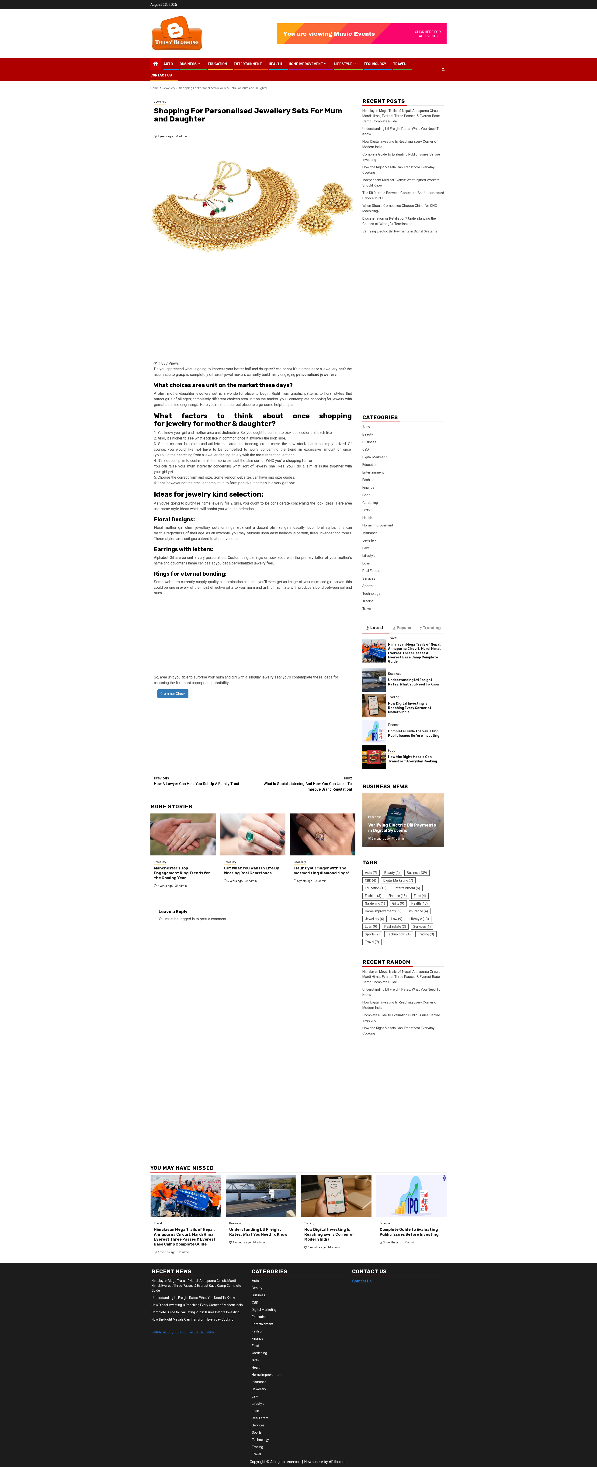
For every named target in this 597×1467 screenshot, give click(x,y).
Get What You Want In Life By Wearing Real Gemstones (251, 870)
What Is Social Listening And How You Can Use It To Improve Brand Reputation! (308, 784)
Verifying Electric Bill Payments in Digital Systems (399, 231)
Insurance (370, 533)
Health (275, 64)
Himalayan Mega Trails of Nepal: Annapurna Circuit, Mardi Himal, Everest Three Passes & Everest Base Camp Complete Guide (401, 116)
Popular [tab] (404, 628)
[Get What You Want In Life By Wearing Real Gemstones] (253, 834)
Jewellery (160, 101)
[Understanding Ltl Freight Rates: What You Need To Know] (374, 680)
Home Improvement (306, 64)
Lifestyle (343, 64)
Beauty (367, 434)
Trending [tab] (432, 628)
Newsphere (313, 1462)
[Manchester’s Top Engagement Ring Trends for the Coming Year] (183, 834)
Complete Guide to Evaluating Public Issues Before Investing (413, 733)
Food (366, 495)
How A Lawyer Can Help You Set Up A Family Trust (196, 781)
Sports (367, 586)
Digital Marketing (374, 457)
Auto (168, 64)
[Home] (155, 64)
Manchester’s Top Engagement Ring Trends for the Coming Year (182, 873)
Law (365, 548)
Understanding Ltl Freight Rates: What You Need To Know (414, 682)
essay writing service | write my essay (183, 1331)
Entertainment (248, 64)
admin (183, 136)
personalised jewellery (316, 374)
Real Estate (371, 571)
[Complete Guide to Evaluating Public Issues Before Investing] (374, 731)
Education (217, 64)
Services (368, 578)
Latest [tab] (377, 628)
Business (188, 64)
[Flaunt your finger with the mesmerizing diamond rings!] (322, 834)
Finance (368, 487)
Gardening (370, 503)
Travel (399, 64)
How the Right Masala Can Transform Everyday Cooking (412, 759)
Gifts (366, 510)
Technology (375, 64)
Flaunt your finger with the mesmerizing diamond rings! (321, 870)
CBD (365, 449)
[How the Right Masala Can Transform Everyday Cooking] (374, 757)
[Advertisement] (253, 321)
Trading (368, 601)
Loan (366, 563)
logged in (187, 919)
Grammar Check (172, 693)
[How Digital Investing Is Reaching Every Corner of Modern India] (374, 705)
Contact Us (161, 75)
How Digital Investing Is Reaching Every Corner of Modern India (409, 708)
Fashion (368, 480)
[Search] (443, 69)
